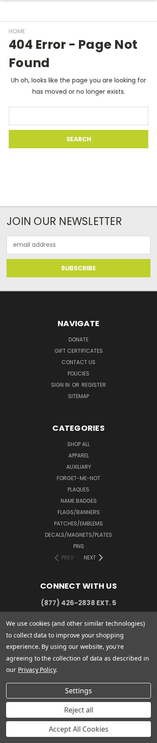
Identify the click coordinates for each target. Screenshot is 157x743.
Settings (78, 690)
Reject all (78, 710)
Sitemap (78, 396)
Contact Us (78, 362)
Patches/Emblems (78, 523)
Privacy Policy (37, 669)
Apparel (78, 455)
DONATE (78, 339)
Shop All (78, 444)
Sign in (61, 385)
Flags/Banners (79, 512)
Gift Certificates (79, 350)
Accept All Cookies (79, 729)
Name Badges (79, 500)
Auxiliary (78, 466)
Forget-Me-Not (78, 478)
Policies (78, 373)
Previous (13, 734)
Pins (78, 546)
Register (94, 385)
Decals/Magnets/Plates (78, 535)
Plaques (78, 489)
